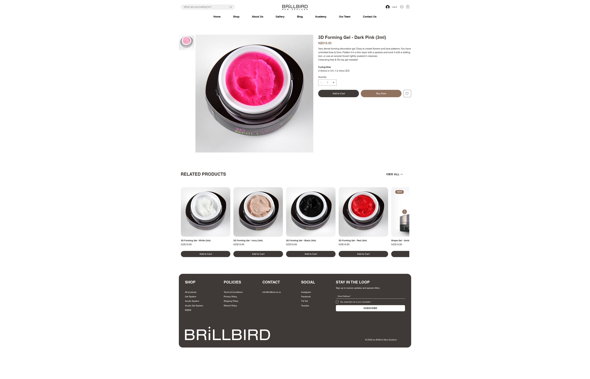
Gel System (190, 296)
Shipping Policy (231, 301)
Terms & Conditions (233, 292)
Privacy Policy (230, 296)
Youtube (305, 305)
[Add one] (333, 82)
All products (190, 292)
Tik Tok (304, 301)
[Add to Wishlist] (407, 93)
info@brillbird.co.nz (271, 292)
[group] (295, 222)
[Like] (401, 7)
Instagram (306, 292)
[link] (407, 7)
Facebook (306, 296)
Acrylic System (192, 301)
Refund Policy (230, 305)
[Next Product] (404, 211)
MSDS (188, 310)
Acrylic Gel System (194, 305)
